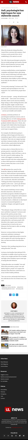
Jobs (2, 396)
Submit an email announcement (9, 377)
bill (5, 169)
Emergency (3, 394)
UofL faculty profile (19, 288)
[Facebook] (4, 435)
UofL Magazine (4, 364)
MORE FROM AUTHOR (14, 327)
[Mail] (16, 435)
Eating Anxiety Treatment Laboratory (9, 287)
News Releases (4, 362)
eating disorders (20, 287)
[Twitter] (19, 435)
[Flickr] (8, 435)
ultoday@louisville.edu (16, 427)
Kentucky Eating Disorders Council (8, 288)
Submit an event (5, 379)
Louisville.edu (14, 424)
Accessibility (4, 389)
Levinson (4, 114)
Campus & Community (4, 333)
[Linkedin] (12, 435)
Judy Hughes (5, 18)
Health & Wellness (14, 7)
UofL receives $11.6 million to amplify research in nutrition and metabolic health (18, 339)
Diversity (3, 391)
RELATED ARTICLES (5, 327)
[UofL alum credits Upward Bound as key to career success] (4, 346)
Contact (3, 398)
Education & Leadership (6, 7)
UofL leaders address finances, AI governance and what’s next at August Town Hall (17, 332)
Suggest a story (4, 374)
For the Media (4, 381)
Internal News (4, 366)
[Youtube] (23, 435)
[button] (26, 2)
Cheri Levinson (8, 285)
